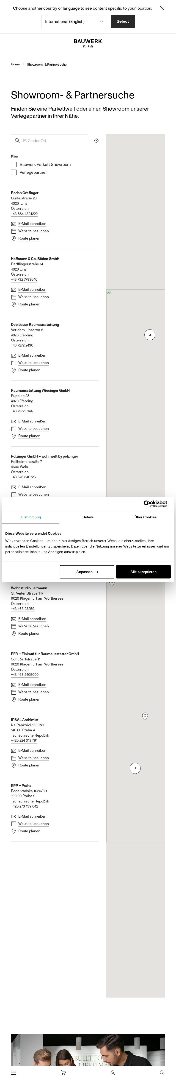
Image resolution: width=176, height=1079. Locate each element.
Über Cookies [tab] (146, 517)
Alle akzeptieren (143, 571)
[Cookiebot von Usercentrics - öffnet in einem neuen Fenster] (151, 503)
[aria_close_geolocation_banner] (162, 9)
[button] (112, 582)
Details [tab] (88, 517)
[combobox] (74, 21)
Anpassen (84, 571)
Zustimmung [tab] (30, 517)
